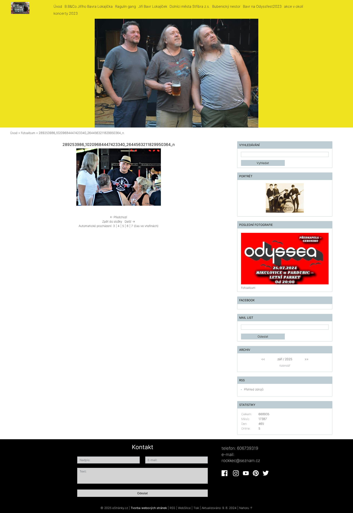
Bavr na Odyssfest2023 (262, 6)
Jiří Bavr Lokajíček (152, 6)
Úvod (58, 6)
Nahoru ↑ (246, 508)
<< (263, 359)
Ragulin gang (125, 6)
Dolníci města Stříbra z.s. (190, 6)
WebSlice (184, 508)
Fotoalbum (28, 133)
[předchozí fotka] (20, 178)
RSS (172, 508)
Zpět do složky (112, 221)
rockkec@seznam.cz (241, 460)
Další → (130, 221)
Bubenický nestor (226, 6)
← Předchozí (118, 217)
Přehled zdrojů (253, 389)
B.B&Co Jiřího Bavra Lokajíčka (89, 6)
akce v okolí (293, 6)
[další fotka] (217, 178)
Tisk (196, 508)
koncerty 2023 (66, 13)
